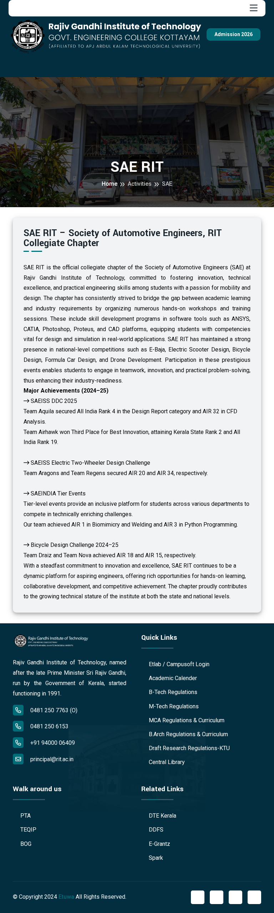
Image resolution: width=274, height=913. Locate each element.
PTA (25, 815)
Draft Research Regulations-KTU (188, 748)
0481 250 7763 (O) (53, 710)
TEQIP (27, 829)
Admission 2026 (233, 34)
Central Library (166, 762)
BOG (25, 843)
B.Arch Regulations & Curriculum (187, 734)
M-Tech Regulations (173, 706)
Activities (140, 183)
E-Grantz (158, 843)
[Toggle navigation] (254, 8)
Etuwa (66, 896)
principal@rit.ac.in (51, 759)
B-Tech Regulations (172, 692)
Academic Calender (172, 678)
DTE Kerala (161, 815)
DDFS (155, 829)
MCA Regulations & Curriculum (185, 720)
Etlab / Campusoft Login (178, 664)
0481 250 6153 (48, 726)
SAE (167, 183)
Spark (155, 857)
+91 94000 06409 (52, 742)
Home (109, 183)
